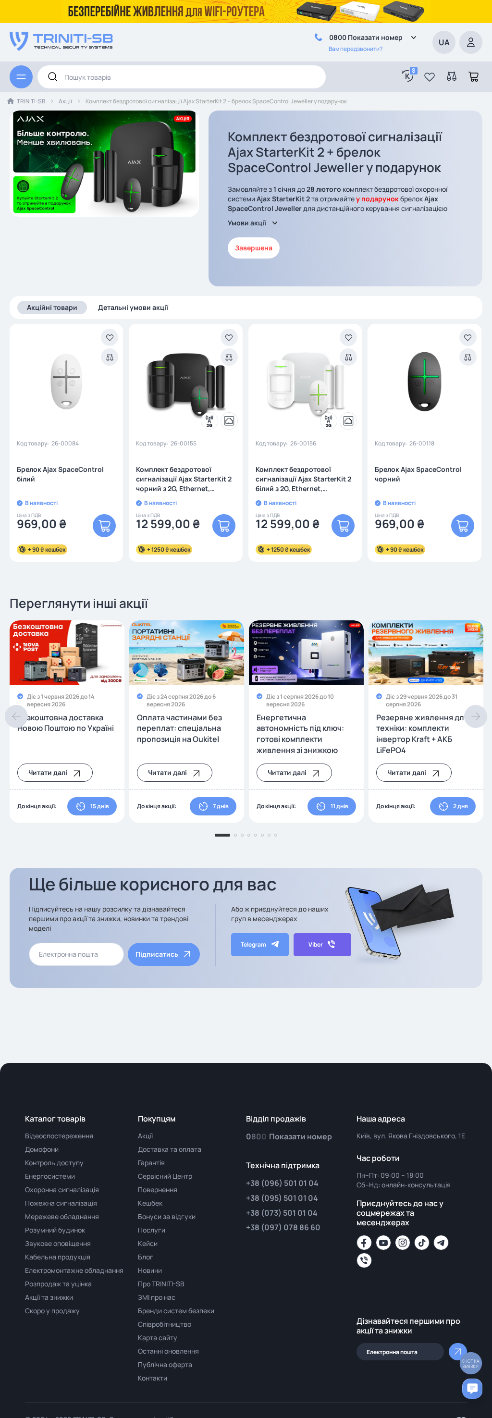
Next (475, 716)
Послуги (151, 1229)
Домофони (42, 1149)
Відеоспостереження (59, 1135)
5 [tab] (255, 835)
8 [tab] (275, 835)
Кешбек (150, 1203)
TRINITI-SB (31, 101)
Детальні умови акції (133, 307)
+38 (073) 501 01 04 (282, 1213)
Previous (16, 716)
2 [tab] (235, 835)
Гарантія (151, 1162)
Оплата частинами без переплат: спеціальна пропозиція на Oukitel (179, 728)
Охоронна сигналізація (62, 1189)
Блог (145, 1256)
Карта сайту (157, 1337)
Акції (65, 101)
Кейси (148, 1243)
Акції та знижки (49, 1297)
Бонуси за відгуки (167, 1216)
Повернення (157, 1189)
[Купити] (104, 525)
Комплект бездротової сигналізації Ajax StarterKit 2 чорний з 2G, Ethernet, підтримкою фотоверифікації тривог (184, 479)
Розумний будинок (55, 1229)
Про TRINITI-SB (161, 1283)
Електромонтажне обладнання (74, 1270)
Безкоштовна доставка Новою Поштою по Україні (65, 723)
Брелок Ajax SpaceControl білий (60, 474)
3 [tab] (242, 835)
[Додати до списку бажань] (109, 337)
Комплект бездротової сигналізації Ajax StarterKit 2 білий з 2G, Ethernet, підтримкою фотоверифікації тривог (303, 479)
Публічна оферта (165, 1364)
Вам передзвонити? (355, 49)
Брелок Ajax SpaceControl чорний (418, 474)
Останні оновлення (168, 1351)
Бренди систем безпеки (176, 1310)
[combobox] (181, 76)
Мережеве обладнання (62, 1216)
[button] (429, 77)
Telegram (253, 944)
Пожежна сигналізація (61, 1203)
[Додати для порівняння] (109, 357)
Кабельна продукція (57, 1256)
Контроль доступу (54, 1162)
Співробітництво (164, 1324)
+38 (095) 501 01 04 (282, 1198)
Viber (315, 944)
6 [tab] (262, 835)
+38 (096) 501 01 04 (282, 1183)
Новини (150, 1270)
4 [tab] (248, 835)
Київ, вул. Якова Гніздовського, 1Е (411, 1135)
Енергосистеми (50, 1176)
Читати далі (47, 772)
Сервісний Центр (165, 1176)
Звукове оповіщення (58, 1243)
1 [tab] (222, 835)
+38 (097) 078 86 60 (283, 1227)
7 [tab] (269, 835)
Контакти (152, 1377)
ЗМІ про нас (156, 1297)
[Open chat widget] (472, 1389)
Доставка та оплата (169, 1149)
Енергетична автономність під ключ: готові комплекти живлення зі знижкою (300, 734)
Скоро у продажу (52, 1310)
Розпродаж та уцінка (58, 1283)
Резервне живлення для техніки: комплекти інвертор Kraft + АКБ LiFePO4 (422, 734)
